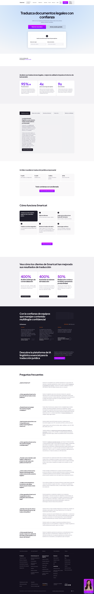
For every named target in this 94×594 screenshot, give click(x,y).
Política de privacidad (23, 584)
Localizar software (45, 563)
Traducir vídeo (44, 565)
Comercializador (33, 561)
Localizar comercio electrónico (45, 574)
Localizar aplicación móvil (46, 571)
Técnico (54, 577)
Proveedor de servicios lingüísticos (35, 573)
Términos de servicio (34, 584)
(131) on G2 (72, 324)
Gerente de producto (34, 566)
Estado (21, 586)
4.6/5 (69, 324)
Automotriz (55, 575)
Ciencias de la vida (56, 568)
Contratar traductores (45, 561)
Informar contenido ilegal (35, 586)
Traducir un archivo (45, 559)
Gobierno (32, 568)
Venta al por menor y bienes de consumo (58, 571)
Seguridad (32, 582)
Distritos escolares (34, 570)
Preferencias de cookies (24, 582)
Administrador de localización (34, 564)
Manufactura (55, 573)
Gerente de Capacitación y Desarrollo (35, 559)
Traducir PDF (44, 567)
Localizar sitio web (45, 569)
